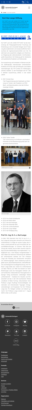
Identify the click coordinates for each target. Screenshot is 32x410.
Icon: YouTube (16, 331)
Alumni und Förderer (6, 359)
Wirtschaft (4, 361)
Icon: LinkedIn (24, 331)
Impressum (4, 368)
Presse (3, 386)
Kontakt (17, 307)
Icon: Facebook (7, 321)
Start (1, 12)
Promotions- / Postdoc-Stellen (9, 390)
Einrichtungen (5, 403)
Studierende (4, 355)
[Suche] (27, 2)
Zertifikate (4, 374)
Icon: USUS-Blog (16, 341)
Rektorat (3, 399)
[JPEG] (16, 112)
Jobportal (3, 388)
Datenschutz (4, 370)
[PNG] (16, 37)
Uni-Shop (3, 392)
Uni (2, 2)
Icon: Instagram (16, 321)
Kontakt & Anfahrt (6, 384)
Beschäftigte (4, 357)
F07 (7, 2)
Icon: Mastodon (7, 331)
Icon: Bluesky (25, 321)
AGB (2, 376)
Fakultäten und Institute (7, 401)
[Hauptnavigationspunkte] (29, 7)
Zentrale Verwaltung (6, 405)
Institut (4, 12)
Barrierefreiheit (5, 372)
